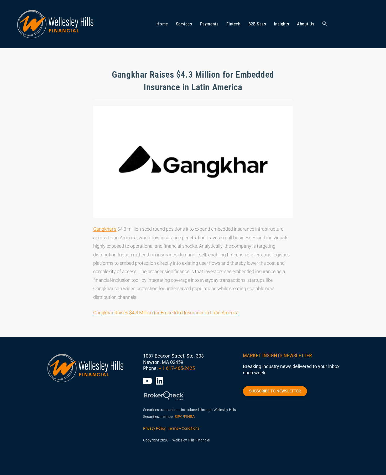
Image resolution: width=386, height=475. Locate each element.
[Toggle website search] (325, 24)
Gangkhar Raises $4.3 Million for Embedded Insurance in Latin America (166, 312)
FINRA (189, 416)
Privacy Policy (154, 428)
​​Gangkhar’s (104, 229)
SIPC (178, 416)
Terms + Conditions (183, 428)
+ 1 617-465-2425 (177, 368)
